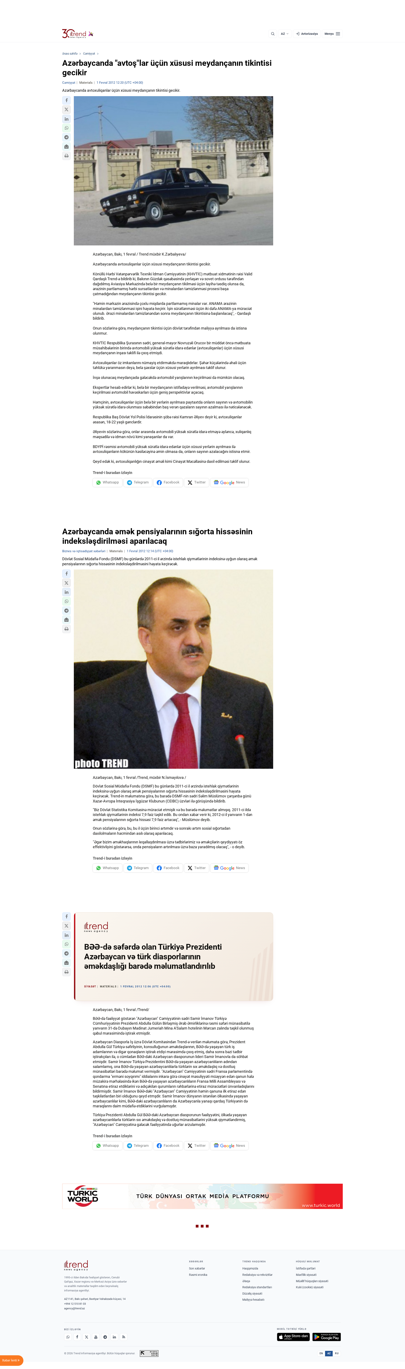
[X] (86, 1337)
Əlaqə (246, 1281)
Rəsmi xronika (198, 1274)
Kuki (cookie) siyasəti (309, 1287)
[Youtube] (96, 1337)
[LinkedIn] (114, 1337)
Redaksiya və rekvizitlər (257, 1274)
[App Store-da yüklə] (293, 1337)
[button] (66, 100)
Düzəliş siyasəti (252, 1293)
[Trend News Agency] (76, 1265)
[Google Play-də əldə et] (326, 1337)
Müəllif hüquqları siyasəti (312, 1281)
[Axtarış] (273, 34)
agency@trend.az (74, 1308)
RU (337, 1353)
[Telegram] (105, 1337)
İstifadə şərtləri (305, 1268)
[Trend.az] (77, 33)
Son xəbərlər (197, 1268)
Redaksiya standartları (257, 1287)
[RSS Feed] (123, 1337)
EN (321, 1353)
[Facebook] (77, 1337)
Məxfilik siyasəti (306, 1274)
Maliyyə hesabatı (253, 1299)
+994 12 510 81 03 (75, 1303)
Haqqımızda (250, 1268)
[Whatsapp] (68, 1337)
